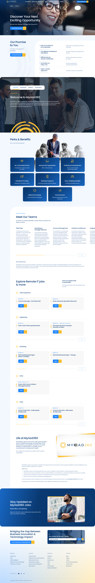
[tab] (15, 87)
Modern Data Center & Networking (17, 562)
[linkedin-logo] (18, 573)
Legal (49, 564)
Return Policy (68, 566)
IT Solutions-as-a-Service (15, 564)
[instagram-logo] (21, 573)
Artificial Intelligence (14, 560)
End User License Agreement (72, 562)
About (67, 556)
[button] (28, 1)
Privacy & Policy (69, 564)
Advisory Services (32, 556)
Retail (49, 562)
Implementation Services (34, 560)
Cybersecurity (13, 556)
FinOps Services (32, 566)
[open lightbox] (76, 445)
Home (11, 6)
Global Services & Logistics (34, 562)
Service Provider (51, 566)
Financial (49, 558)
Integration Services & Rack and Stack (36, 558)
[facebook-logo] (24, 573)
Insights (67, 558)
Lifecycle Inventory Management (35, 564)
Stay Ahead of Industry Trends (59, 536)
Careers (67, 560)
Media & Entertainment (52, 567)
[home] (11, 1)
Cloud (11, 558)
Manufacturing (50, 560)
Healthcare (50, 556)
